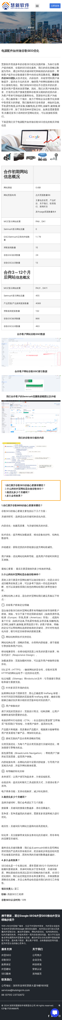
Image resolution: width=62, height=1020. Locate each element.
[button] (37, 5)
